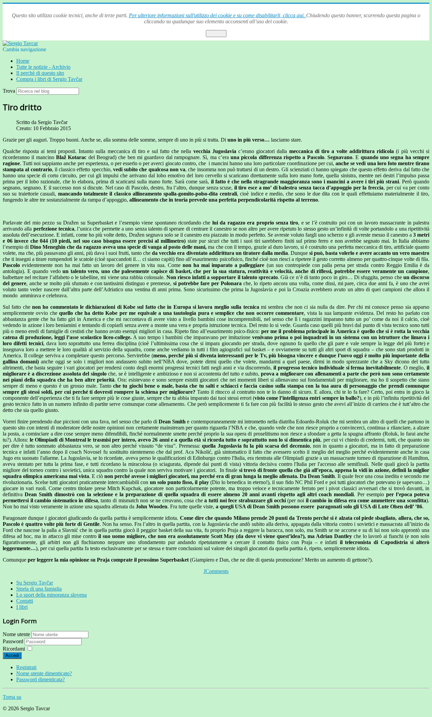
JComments (216, 571)
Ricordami (14, 649)
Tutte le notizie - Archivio (43, 67)
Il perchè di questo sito (40, 73)
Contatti (24, 601)
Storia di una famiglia (39, 589)
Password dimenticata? (40, 679)
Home (22, 61)
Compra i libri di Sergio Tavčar (49, 79)
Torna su (12, 697)
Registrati (26, 667)
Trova (9, 91)
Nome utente (16, 634)
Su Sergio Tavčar (34, 583)
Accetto (216, 33)
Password (14, 641)
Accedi (12, 655)
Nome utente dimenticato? (44, 673)
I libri (22, 607)
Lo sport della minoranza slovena (51, 595)
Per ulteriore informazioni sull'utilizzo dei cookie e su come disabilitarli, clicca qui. (217, 15)
